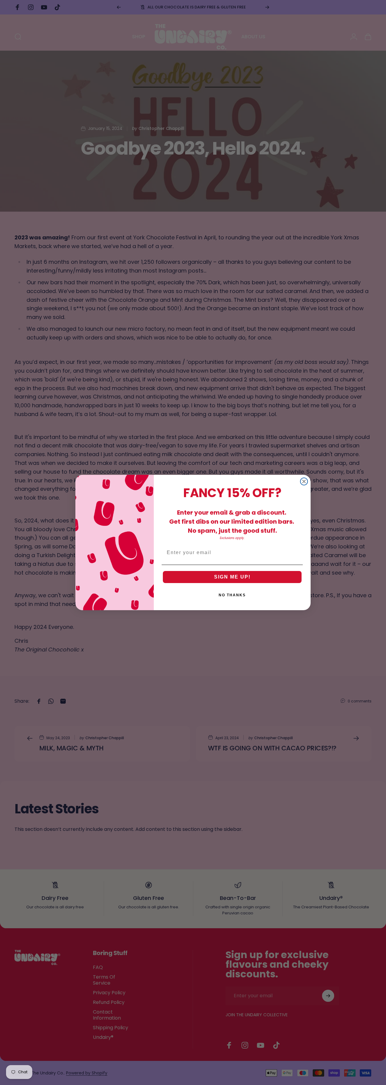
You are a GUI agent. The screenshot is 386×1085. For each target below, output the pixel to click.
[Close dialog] (304, 481)
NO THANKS (232, 595)
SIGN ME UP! (232, 576)
